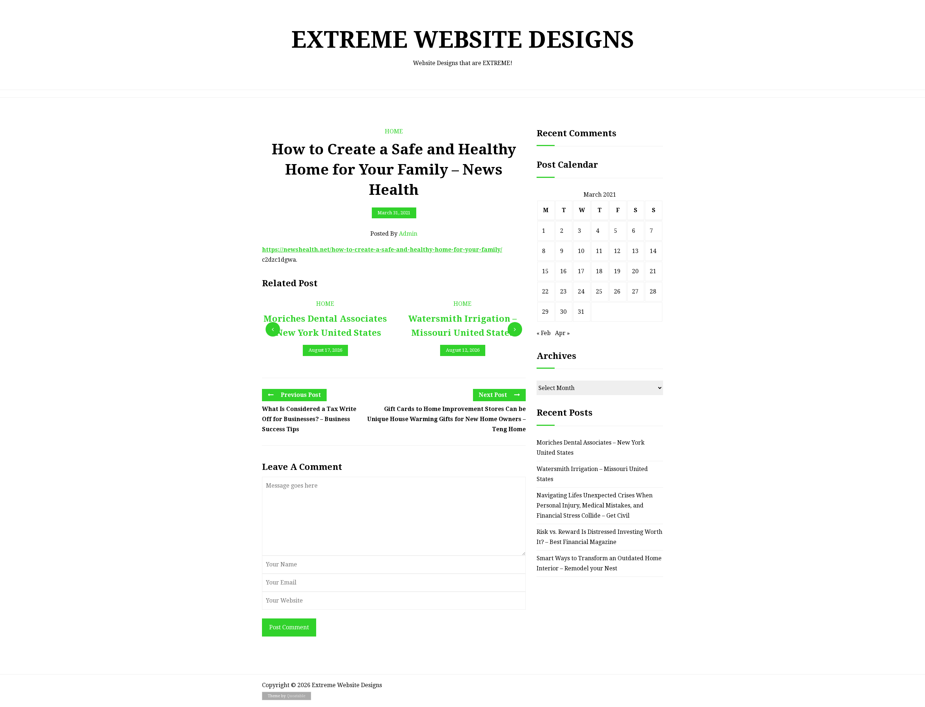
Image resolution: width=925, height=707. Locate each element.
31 (581, 311)
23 (563, 291)
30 (563, 311)
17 (581, 271)
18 (599, 271)
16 (563, 271)
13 (635, 251)
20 (635, 271)
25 (599, 291)
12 (617, 251)
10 (581, 251)
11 (599, 251)
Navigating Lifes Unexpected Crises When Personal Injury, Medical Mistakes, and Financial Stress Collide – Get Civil (595, 505)
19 (617, 271)
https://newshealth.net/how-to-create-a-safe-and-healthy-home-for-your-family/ (382, 249)
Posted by (393, 233)
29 (545, 311)
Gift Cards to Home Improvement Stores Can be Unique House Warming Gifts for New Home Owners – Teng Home (446, 419)
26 (617, 291)
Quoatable (296, 696)
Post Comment (289, 627)
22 (545, 291)
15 (545, 271)
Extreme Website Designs (462, 39)
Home (394, 131)
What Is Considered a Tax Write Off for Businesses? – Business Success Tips (309, 419)
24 (581, 291)
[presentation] (273, 329)
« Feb (544, 333)
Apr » (562, 333)
